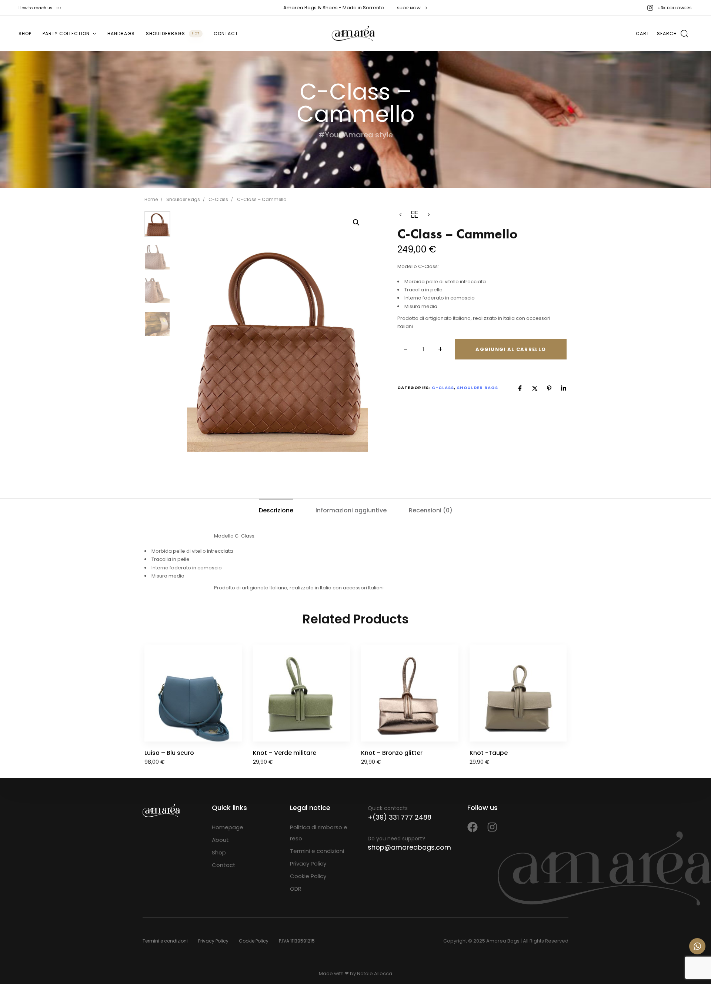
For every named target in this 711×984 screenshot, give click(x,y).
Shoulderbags (173, 33)
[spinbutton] (423, 349)
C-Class (218, 199)
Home (151, 199)
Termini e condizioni (317, 851)
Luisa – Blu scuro (169, 753)
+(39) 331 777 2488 (399, 817)
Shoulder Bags (183, 199)
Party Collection (66, 33)
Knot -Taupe (489, 753)
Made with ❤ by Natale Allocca (355, 973)
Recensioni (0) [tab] (431, 510)
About (220, 840)
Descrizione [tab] (276, 510)
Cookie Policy (308, 876)
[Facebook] (520, 388)
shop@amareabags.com (409, 847)
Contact (226, 33)
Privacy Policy (308, 863)
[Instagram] (492, 827)
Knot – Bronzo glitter (392, 753)
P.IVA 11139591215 (297, 941)
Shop (25, 33)
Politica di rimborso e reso (318, 832)
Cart (643, 33)
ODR (295, 889)
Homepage (227, 827)
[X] (535, 388)
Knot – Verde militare (284, 753)
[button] (41, 8)
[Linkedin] (564, 388)
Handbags (121, 33)
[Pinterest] (549, 388)
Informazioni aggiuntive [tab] (351, 510)
